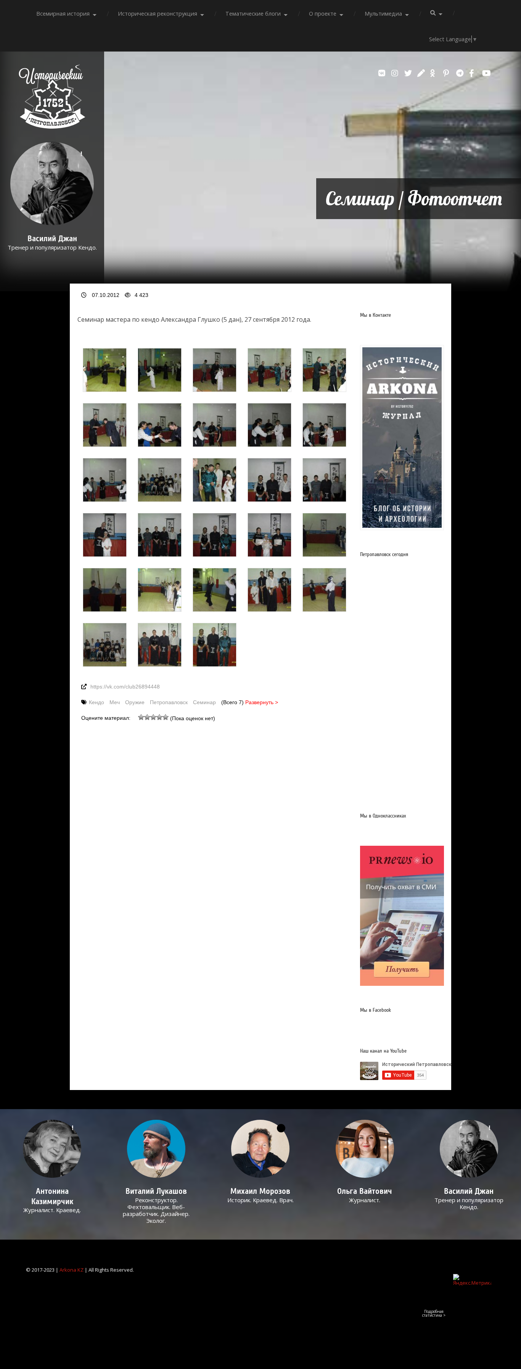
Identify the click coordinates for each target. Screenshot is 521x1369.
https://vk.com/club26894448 (125, 687)
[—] (52, 126)
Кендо (96, 702)
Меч (114, 702)
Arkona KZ (71, 1269)
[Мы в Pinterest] (447, 73)
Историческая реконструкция (157, 13)
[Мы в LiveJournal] (421, 73)
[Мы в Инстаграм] (395, 73)
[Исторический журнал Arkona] (402, 437)
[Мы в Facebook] (473, 73)
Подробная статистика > (433, 1313)
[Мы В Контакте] (383, 73)
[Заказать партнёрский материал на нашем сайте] (402, 983)
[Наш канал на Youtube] (486, 73)
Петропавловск (169, 702)
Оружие (135, 702)
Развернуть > (261, 702)
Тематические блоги (253, 13)
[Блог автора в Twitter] (408, 73)
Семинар (204, 702)
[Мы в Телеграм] (460, 73)
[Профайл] (156, 1149)
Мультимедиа (383, 13)
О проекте (322, 13)
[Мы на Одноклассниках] (434, 73)
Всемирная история (63, 13)
